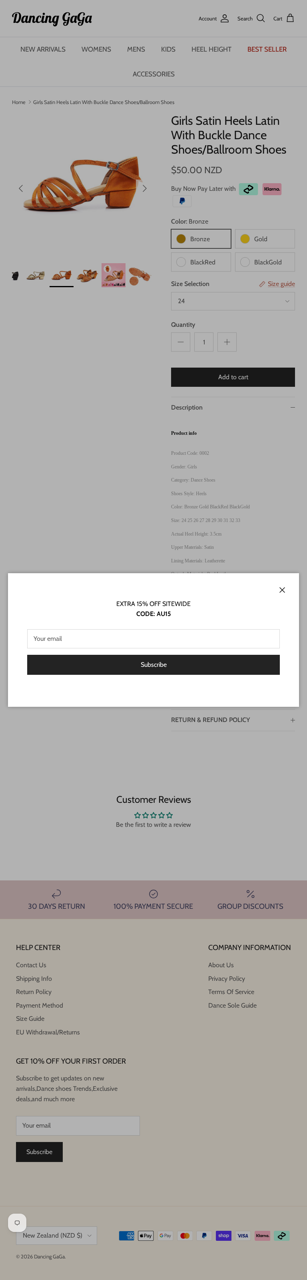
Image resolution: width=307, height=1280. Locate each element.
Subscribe (154, 664)
